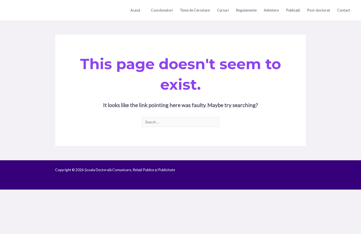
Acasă (135, 10)
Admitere (271, 10)
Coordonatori (162, 10)
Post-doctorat (318, 10)
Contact (343, 10)
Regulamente (246, 10)
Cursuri (223, 10)
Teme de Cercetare (195, 10)
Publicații (293, 10)
